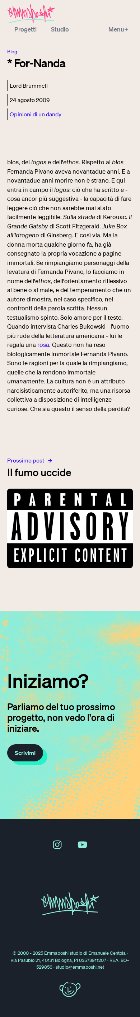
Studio (60, 29)
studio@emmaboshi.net (80, 967)
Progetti (25, 29)
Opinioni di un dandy (35, 114)
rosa (43, 344)
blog (12, 51)
